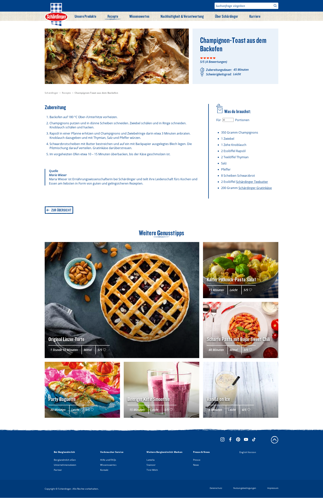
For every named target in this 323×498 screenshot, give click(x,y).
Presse (196, 459)
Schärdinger (51, 92)
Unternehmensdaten (65, 464)
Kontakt (104, 470)
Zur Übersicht (61, 210)
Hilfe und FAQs (108, 459)
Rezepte (112, 16)
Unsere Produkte (85, 16)
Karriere (254, 16)
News (196, 464)
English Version (247, 452)
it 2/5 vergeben (204, 58)
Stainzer (151, 464)
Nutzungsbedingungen (244, 488)
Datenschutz (216, 488)
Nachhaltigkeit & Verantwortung (182, 16)
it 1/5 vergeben (201, 58)
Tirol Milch (152, 470)
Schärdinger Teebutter (252, 182)
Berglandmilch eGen (65, 459)
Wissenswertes (139, 16)
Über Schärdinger (226, 16)
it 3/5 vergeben (208, 58)
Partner (58, 470)
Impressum (272, 488)
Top (274, 440)
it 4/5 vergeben (211, 58)
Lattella (151, 459)
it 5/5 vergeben (214, 58)
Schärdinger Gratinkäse (255, 188)
